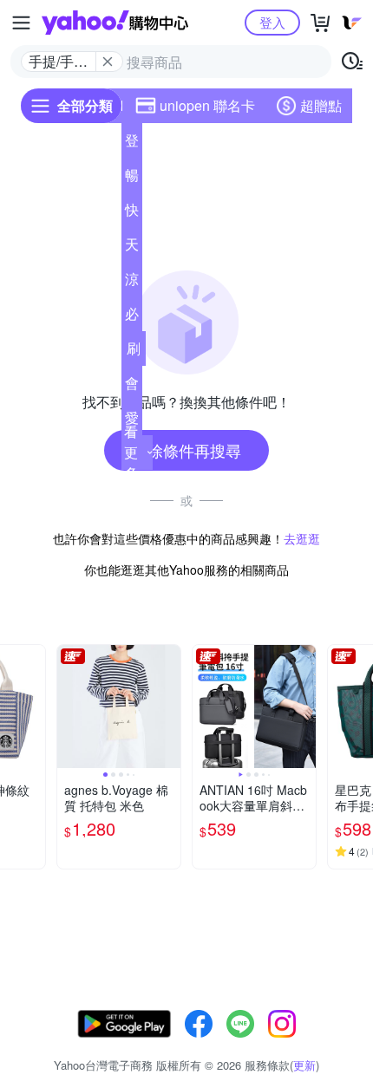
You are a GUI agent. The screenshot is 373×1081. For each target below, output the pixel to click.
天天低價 (132, 248)
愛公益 (132, 421)
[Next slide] (34, 706)
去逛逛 (302, 538)
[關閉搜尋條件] (107, 61)
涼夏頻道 (132, 282)
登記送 (132, 144)
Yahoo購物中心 (115, 22)
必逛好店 (132, 317)
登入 (272, 22)
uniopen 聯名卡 (207, 105)
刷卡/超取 (133, 352)
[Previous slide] (68, 706)
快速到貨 (132, 213)
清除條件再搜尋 (186, 450)
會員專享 (132, 386)
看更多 (131, 452)
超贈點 (321, 105)
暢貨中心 (132, 178)
